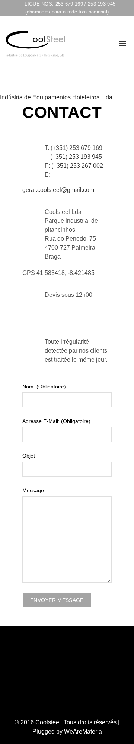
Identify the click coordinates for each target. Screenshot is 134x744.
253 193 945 (101, 4)
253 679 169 (69, 4)
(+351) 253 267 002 (77, 166)
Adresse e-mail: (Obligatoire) (56, 421)
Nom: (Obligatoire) (44, 386)
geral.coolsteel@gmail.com (58, 190)
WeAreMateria (83, 731)
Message (33, 490)
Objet (28, 456)
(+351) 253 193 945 (76, 157)
